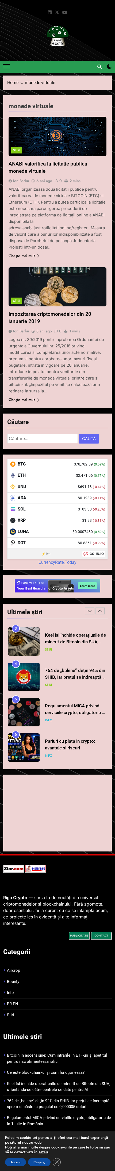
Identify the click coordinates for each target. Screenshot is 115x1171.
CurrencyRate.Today (57, 562)
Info (48, 690)
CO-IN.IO (97, 554)
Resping (39, 1162)
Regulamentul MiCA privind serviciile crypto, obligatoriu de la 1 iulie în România (76, 682)
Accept (15, 1162)
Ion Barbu (21, 180)
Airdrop (13, 970)
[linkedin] (49, 12)
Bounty (13, 981)
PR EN (12, 1003)
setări (43, 1152)
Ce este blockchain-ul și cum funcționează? (46, 1072)
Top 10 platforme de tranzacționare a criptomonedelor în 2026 (70, 753)
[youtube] (65, 12)
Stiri (16, 150)
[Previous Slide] (89, 610)
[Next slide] (100, 610)
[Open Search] (99, 67)
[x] (57, 12)
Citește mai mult (22, 255)
